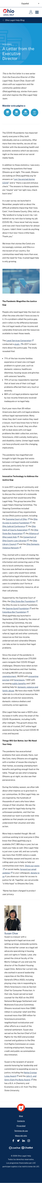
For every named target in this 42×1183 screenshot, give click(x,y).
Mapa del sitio (21, 1136)
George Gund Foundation (17, 608)
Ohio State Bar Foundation (23, 601)
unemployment (9, 676)
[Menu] (37, 12)
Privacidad (21, 1126)
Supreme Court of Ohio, (16, 519)
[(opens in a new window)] (14, 1149)
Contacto (21, 1121)
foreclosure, (19, 680)
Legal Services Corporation (18, 340)
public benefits (19, 683)
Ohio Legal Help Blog (15, 20)
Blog (21, 1116)
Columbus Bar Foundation (14, 612)
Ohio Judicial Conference (13, 526)
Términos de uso (21, 1131)
